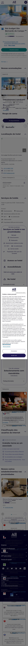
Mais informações (6, 344)
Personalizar (14, 351)
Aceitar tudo (14, 355)
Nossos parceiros (6, 346)
